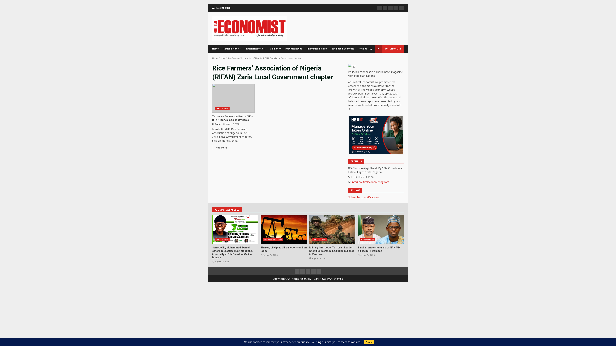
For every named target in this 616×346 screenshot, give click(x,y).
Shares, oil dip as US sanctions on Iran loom (284, 229)
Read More (221, 147)
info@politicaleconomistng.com (370, 182)
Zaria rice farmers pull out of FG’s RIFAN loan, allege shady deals (233, 98)
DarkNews (319, 278)
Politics (363, 48)
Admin (218, 124)
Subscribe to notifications (363, 197)
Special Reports (254, 48)
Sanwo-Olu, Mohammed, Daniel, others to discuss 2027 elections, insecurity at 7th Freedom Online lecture (235, 229)
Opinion (274, 48)
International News (317, 48)
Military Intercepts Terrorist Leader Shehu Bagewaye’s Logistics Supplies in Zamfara (332, 229)
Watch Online (393, 48)
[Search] (371, 49)
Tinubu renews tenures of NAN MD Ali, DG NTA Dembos (381, 229)
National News (231, 48)
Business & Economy (343, 48)
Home (215, 48)
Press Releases (293, 48)
